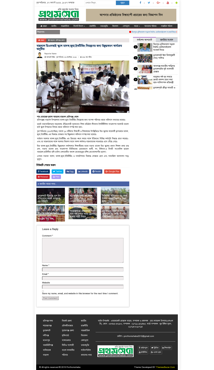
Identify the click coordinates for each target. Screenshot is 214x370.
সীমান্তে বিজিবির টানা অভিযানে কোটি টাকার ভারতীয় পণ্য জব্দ (48, 216)
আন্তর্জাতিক (65, 26)
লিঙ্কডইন (167, 348)
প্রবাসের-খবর (86, 355)
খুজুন (122, 2)
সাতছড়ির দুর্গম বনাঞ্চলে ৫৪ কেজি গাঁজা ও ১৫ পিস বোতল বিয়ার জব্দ (82, 198)
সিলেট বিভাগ (79, 26)
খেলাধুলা (126, 26)
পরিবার (65, 355)
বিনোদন (115, 26)
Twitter (58, 171)
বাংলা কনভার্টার (68, 350)
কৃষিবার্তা (65, 335)
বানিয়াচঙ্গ (47, 350)
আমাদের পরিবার (150, 26)
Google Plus (113, 171)
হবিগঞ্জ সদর (48, 320)
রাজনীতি (92, 26)
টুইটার (155, 348)
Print (57, 177)
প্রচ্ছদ (44, 26)
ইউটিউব (144, 352)
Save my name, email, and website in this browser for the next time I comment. (80, 293)
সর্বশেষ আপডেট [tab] (144, 39)
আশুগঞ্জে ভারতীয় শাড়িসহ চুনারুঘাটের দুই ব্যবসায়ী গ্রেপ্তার (164, 69)
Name (45, 265)
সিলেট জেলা (67, 320)
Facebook (43, 171)
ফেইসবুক (143, 348)
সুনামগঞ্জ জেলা (68, 330)
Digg (71, 171)
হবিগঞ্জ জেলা (60, 40)
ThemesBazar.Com (165, 367)
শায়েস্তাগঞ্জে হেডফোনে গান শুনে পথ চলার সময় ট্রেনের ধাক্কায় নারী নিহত (82, 214)
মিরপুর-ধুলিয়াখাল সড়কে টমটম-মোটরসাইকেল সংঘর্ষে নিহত (148, 32)
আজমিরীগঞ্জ (48, 345)
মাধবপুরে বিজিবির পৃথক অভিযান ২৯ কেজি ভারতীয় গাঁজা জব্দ (114, 214)
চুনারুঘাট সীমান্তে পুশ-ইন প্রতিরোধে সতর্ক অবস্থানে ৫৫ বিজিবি (49, 198)
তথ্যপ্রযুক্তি (104, 26)
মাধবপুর (46, 340)
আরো (136, 26)
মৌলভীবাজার (67, 325)
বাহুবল (52, 40)
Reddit (97, 171)
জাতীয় (53, 26)
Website (46, 282)
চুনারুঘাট (46, 330)
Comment (47, 235)
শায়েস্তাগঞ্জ (47, 325)
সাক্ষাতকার (66, 340)
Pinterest (44, 177)
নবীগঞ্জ (46, 335)
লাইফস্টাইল (86, 350)
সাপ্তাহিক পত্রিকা (166, 26)
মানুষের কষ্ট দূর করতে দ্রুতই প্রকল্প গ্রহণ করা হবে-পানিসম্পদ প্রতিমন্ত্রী (163, 79)
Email (45, 274)
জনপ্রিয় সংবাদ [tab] (166, 39)
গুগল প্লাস (157, 352)
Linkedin (84, 171)
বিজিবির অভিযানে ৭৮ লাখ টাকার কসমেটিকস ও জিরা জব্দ (114, 198)
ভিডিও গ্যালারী (68, 345)
